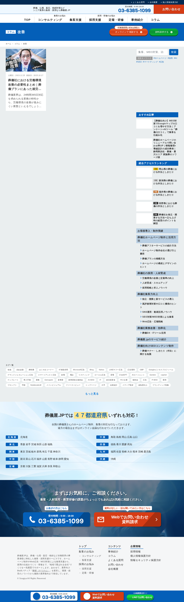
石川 (33, 459)
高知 (129, 444)
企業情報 (135, 546)
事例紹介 (113, 551)
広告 (162, 62)
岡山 (124, 437)
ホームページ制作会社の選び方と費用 (158, 252)
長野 (50, 459)
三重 (33, 466)
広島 (129, 437)
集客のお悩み (86, 551)
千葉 (50, 451)
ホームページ (161, 58)
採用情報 (135, 551)
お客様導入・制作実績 (150, 231)
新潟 (22, 459)
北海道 (24, 437)
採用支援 (87, 568)
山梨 (44, 459)
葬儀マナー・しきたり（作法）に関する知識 (158, 352)
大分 (129, 451)
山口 (135, 437)
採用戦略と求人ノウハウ (154, 287)
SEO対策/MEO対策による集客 (158, 317)
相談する (127, 31)
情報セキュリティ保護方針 (145, 560)
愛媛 (124, 444)
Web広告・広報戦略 (152, 321)
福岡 (113, 451)
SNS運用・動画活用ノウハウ (157, 312)
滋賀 (39, 466)
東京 (22, 451)
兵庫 (44, 466)
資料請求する (162, 32)
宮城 (33, 444)
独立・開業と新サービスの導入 (158, 299)
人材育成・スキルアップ (154, 283)
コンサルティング (91, 556)
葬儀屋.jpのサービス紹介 (152, 339)
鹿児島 (147, 451)
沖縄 (113, 459)
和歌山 (56, 466)
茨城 (28, 451)
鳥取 (113, 437)
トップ (83, 546)
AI (176, 58)
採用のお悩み (86, 564)
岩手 (28, 444)
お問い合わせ (115, 564)
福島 (50, 444)
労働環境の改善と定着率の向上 (158, 278)
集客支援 (87, 560)
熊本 (135, 451)
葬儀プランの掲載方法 (153, 258)
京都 (22, 466)
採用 (171, 58)
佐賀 (118, 451)
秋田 (39, 444)
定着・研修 (88, 573)
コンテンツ (114, 546)
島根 (118, 437)
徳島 (113, 444)
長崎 (124, 451)
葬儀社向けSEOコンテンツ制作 (156, 346)
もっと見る (92, 393)
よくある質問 (139, 2)
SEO (139, 62)
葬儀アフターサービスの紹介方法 (159, 245)
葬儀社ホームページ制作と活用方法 (157, 239)
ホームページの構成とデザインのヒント (158, 265)
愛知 (66, 459)
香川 (118, 444)
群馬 (39, 451)
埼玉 (44, 451)
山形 (44, 444)
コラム (17, 44)
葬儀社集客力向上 (148, 294)
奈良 (50, 466)
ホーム (8, 44)
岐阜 (55, 459)
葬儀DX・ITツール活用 (154, 333)
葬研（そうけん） (40, 570)
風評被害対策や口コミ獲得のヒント (158, 305)
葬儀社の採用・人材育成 (152, 273)
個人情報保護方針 (170, 2)
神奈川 (56, 451)
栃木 (33, 451)
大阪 (28, 466)
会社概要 (154, 2)
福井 (39, 459)
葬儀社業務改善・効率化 (152, 328)
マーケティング (151, 62)
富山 (28, 459)
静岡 (61, 459)
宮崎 (140, 451)
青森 (22, 444)
